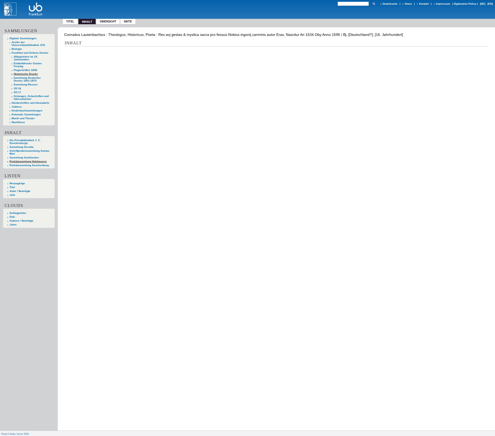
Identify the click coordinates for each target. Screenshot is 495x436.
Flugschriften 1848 (25, 70)
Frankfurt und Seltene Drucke (30, 52)
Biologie (17, 48)
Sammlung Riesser (26, 84)
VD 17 (17, 92)
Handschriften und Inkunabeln (30, 102)
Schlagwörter (18, 213)
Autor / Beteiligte (20, 191)
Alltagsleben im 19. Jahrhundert (26, 58)
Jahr (12, 194)
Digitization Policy (465, 3)
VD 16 (17, 88)
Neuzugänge (17, 183)
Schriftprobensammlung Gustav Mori (30, 152)
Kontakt (424, 3)
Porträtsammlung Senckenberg (29, 165)
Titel (70, 21)
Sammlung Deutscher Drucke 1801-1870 (27, 79)
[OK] (373, 4)
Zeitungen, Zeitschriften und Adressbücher (31, 97)
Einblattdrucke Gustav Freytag (28, 65)
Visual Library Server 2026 (15, 433)
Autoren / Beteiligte (22, 220)
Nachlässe (18, 122)
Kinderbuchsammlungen (27, 110)
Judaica (17, 106)
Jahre (13, 224)
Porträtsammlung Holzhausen (28, 161)
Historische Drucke (26, 73)
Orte (12, 216)
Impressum (443, 3)
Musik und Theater (23, 118)
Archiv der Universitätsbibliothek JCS (28, 43)
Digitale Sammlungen (23, 38)
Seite (128, 21)
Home (408, 3)
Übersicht (108, 21)
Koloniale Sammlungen (26, 114)
